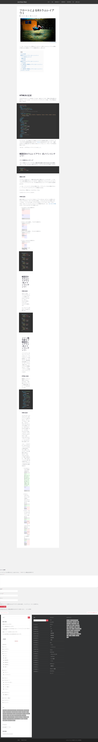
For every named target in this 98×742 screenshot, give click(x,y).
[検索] (29, 617)
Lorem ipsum (9, 713)
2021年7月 (35, 638)
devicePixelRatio (74, 623)
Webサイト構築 (7, 698)
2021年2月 (35, 644)
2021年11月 (36, 633)
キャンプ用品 (76, 632)
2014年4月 (35, 662)
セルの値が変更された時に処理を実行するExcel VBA (12, 634)
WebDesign (57, 1)
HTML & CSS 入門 (8, 682)
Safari (4, 715)
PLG (73, 1)
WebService (63, 1)
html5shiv (38, 142)
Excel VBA (6, 649)
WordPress (69, 1)
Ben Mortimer (53, 42)
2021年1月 (35, 647)
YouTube (24, 715)
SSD (8, 715)
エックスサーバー (77, 630)
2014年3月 (35, 664)
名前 (1, 589)
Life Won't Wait (22, 2)
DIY (5, 655)
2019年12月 (36, 651)
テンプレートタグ (10, 718)
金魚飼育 (6, 664)
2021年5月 (35, 642)
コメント (2, 574)
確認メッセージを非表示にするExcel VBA (10, 631)
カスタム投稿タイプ (70, 632)
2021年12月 (36, 631)
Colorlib (73, 740)
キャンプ (5, 702)
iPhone (5, 651)
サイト (1, 598)
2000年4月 (35, 671)
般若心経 (10, 720)
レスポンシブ (17, 718)
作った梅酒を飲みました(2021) (8, 626)
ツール (6, 689)
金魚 (14, 720)
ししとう (71, 630)
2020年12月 (36, 649)
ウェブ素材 (7, 686)
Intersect (68, 625)
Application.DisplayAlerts (12, 710)
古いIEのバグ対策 (52, 203)
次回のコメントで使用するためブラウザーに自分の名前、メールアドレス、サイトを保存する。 (19, 604)
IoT (70, 625)
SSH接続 (11, 715)
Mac (52, 1)
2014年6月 (35, 658)
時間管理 (6, 662)
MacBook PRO (19, 713)
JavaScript (6, 684)
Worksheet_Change (17, 715)
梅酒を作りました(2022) (7, 624)
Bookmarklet (26, 710)
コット (4, 718)
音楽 (5, 666)
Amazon (5, 710)
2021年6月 (35, 640)
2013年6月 (35, 669)
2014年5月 (35, 660)
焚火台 (25, 718)
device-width (69, 623)
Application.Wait (20, 710)
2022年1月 (35, 629)
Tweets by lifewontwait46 (8, 733)
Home (19, 740)
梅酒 (22, 718)
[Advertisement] (38, 82)
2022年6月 (35, 627)
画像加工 (6, 694)
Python (28, 713)
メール (1, 593)
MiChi (24, 713)
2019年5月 (35, 653)
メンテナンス (7, 674)
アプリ (6, 672)
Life (48, 1)
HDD (78, 623)
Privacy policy (24, 740)
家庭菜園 (6, 660)
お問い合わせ (78, 1)
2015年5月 (35, 655)
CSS (5, 646)
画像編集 (5, 720)
